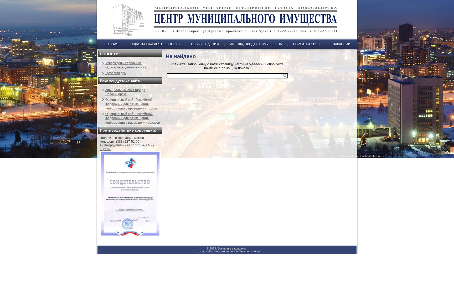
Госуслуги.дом (115, 73)
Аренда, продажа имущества (256, 44)
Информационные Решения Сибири (237, 251)
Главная (111, 44)
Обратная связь (307, 44)
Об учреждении (205, 44)
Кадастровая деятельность (155, 44)
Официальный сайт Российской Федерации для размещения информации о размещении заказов (132, 118)
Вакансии (341, 44)
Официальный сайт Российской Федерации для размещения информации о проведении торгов (131, 104)
